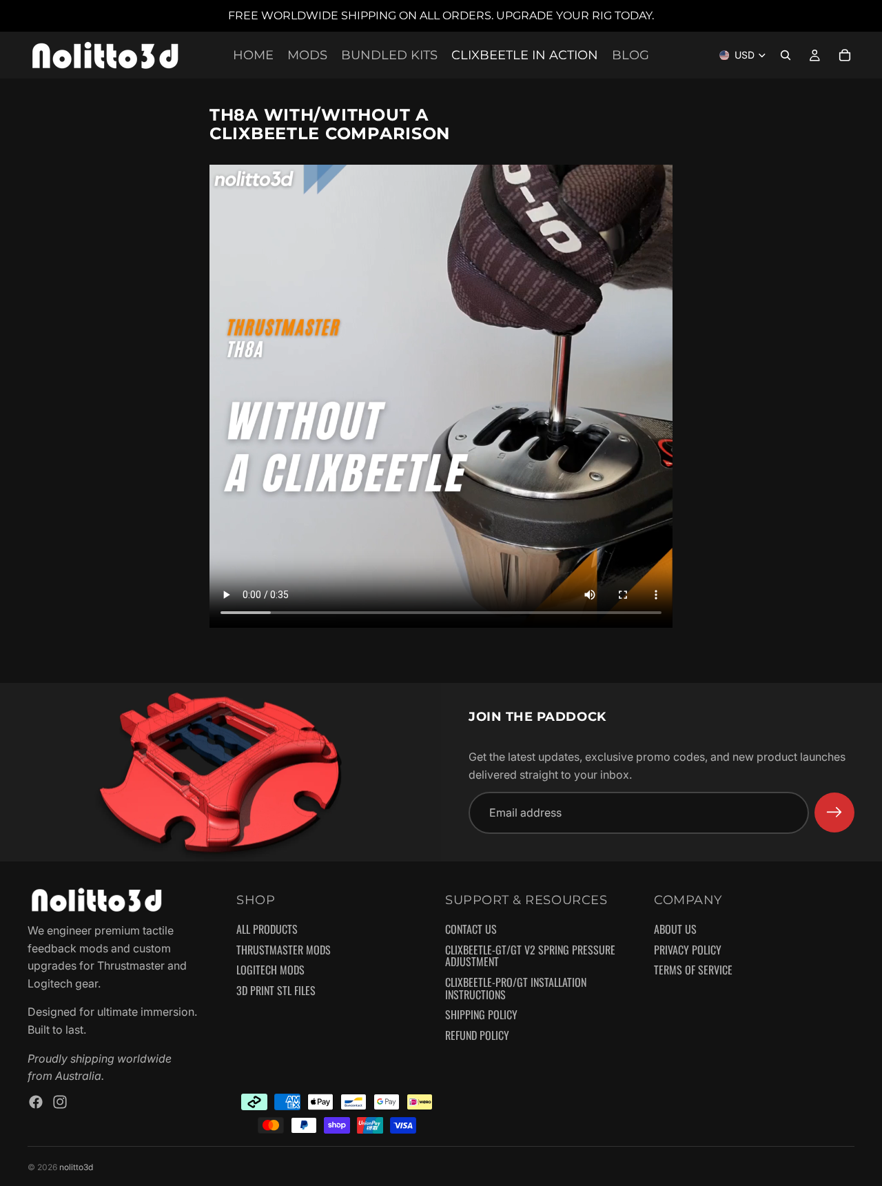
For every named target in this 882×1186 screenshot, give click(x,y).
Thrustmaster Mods (283, 950)
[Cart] (845, 55)
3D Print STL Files (276, 991)
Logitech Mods (270, 970)
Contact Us (471, 929)
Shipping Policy (481, 1015)
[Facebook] (36, 1102)
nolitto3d (76, 1167)
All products (267, 929)
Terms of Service (693, 970)
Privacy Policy (687, 950)
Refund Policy (477, 1036)
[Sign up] (834, 812)
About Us (675, 929)
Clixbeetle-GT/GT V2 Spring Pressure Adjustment (530, 956)
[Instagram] (60, 1102)
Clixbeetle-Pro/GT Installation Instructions (515, 989)
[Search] (785, 55)
